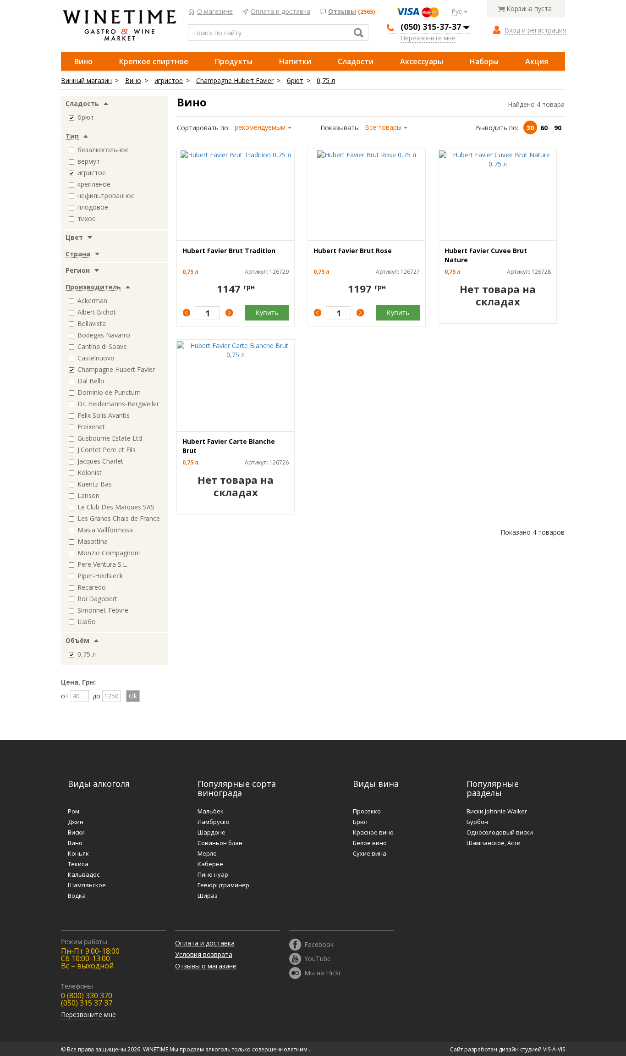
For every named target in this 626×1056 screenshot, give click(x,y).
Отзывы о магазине (205, 966)
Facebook (319, 944)
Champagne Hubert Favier (235, 80)
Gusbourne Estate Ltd (109, 438)
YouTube (317, 958)
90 (557, 127)
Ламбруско (214, 822)
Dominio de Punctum (109, 392)
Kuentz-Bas (94, 484)
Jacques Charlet (100, 461)
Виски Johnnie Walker (497, 811)
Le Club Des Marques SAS (115, 507)
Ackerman (92, 300)
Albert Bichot (96, 312)
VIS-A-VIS (554, 1049)
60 (544, 127)
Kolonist (89, 472)
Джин (75, 822)
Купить (267, 312)
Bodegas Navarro (103, 335)
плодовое (92, 207)
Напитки (295, 61)
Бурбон (477, 822)
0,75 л (326, 80)
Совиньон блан (220, 843)
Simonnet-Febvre (102, 610)
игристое (168, 80)
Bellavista (91, 323)
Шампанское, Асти (494, 843)
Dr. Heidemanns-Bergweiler (118, 403)
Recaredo (91, 587)
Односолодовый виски (500, 832)
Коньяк (78, 853)
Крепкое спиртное (153, 61)
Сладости (355, 61)
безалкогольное (103, 149)
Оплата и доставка (280, 12)
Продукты (234, 61)
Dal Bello (90, 380)
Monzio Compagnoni (108, 552)
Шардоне (211, 832)
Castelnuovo (96, 358)
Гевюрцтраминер (223, 885)
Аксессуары (421, 61)
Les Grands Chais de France (118, 518)
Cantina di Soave (102, 346)
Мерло (207, 853)
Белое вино (370, 843)
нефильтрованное (106, 195)
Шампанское (87, 885)
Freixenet (91, 426)
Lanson (88, 495)
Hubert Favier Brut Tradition (228, 250)
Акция (536, 61)
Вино (83, 61)
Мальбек (211, 811)
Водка (77, 895)
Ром (73, 811)
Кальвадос (83, 874)
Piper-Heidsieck (100, 575)
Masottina (92, 541)
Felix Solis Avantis (103, 415)
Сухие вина (369, 853)
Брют (360, 822)
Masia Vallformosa (105, 529)
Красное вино (373, 832)
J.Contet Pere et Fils (106, 449)
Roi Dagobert (97, 598)
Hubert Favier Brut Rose (352, 250)
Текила (78, 864)
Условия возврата (203, 954)
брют (295, 80)
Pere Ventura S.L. (102, 564)
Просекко (367, 811)
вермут (88, 161)
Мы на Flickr (322, 972)
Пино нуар (213, 874)
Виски (76, 832)
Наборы (484, 61)
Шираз (208, 895)
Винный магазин (86, 80)
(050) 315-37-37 (431, 26)
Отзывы (342, 12)
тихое (86, 218)
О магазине (215, 12)
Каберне (210, 864)
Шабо (86, 621)
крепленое (93, 184)
